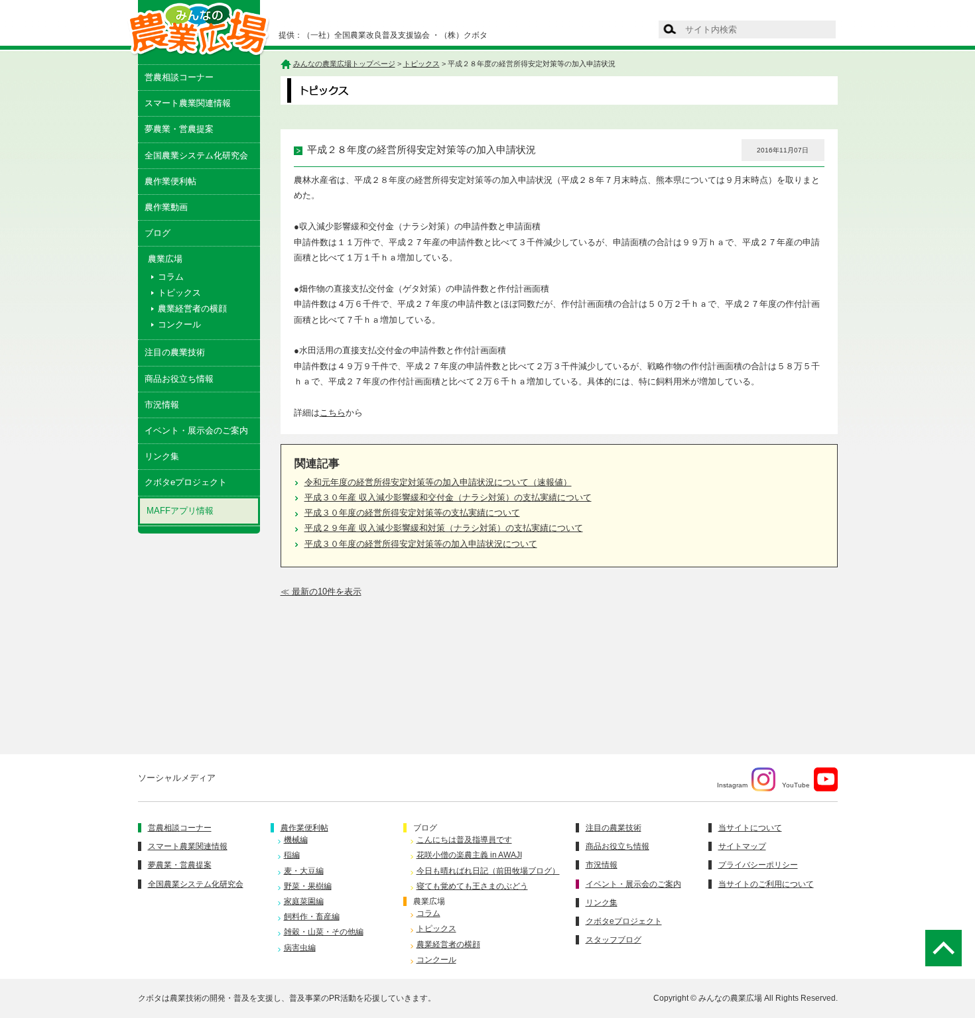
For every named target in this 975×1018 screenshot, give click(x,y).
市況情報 (162, 405)
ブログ (157, 233)
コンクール (179, 324)
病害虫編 (300, 947)
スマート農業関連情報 (188, 103)
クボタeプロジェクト (186, 482)
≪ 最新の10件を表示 (321, 591)
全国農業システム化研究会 (196, 155)
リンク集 (162, 456)
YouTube (796, 785)
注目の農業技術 (175, 352)
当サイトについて (750, 827)
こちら (333, 413)
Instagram (732, 785)
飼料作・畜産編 (312, 916)
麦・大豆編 (304, 871)
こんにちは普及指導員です (464, 839)
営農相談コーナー (179, 77)
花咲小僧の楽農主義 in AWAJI (469, 855)
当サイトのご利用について (766, 884)
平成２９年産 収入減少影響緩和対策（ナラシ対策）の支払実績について (443, 528)
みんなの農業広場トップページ (344, 64)
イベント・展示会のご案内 (196, 430)
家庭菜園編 (304, 901)
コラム (171, 277)
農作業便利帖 (170, 181)
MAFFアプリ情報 (180, 511)
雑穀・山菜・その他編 (323, 931)
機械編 (296, 839)
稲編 (292, 855)
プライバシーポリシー (758, 865)
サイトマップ (742, 846)
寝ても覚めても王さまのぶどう (472, 886)
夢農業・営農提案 (179, 129)
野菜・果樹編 (308, 886)
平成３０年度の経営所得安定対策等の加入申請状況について (420, 544)
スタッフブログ (613, 939)
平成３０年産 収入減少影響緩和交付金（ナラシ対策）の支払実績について (448, 497)
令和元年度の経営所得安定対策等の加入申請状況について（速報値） (438, 482)
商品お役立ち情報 (179, 379)
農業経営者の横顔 (192, 308)
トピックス (179, 293)
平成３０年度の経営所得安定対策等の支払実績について (412, 513)
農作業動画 (166, 207)
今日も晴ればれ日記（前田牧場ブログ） (488, 871)
